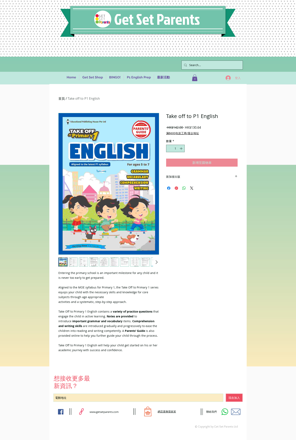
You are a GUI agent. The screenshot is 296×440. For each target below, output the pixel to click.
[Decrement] (169, 148)
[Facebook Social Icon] (60, 411)
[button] (195, 77)
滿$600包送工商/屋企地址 (182, 133)
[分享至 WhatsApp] (184, 188)
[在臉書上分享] (168, 188)
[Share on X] (191, 188)
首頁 (61, 98)
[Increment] (181, 148)
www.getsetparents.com (104, 412)
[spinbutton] (175, 148)
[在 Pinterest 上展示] (176, 188)
